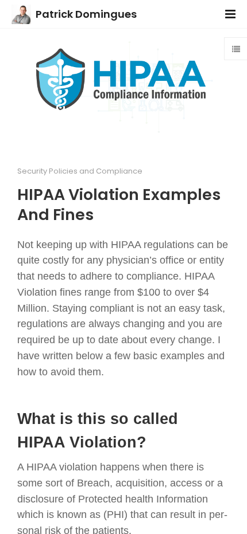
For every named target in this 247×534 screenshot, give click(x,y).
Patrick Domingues (86, 14)
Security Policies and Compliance (79, 171)
